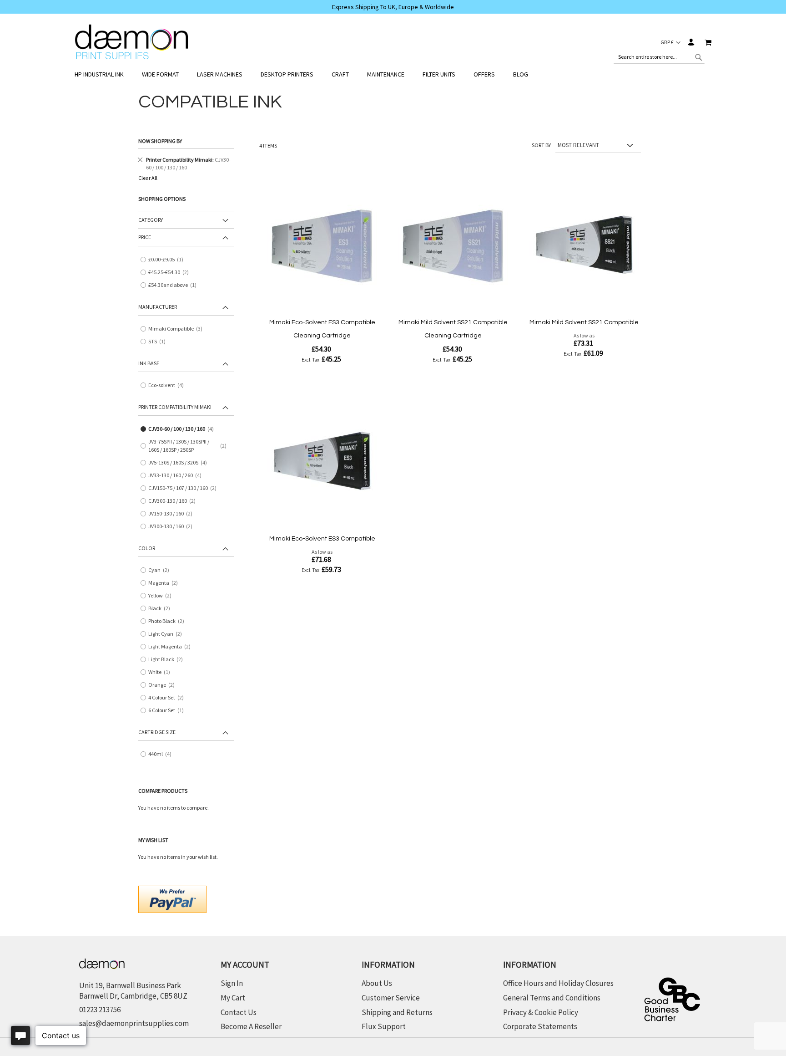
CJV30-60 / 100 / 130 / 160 (184, 429)
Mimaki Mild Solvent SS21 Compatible (584, 322)
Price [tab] (144, 237)
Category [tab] (150, 219)
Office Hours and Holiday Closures (558, 983)
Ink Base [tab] (148, 363)
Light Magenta (172, 647)
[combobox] (659, 57)
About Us (377, 983)
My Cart (233, 998)
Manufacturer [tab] (157, 306)
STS (159, 342)
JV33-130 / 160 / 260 (178, 476)
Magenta (166, 583)
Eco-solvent (169, 385)
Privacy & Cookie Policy (540, 1012)
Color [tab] (146, 548)
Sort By (541, 145)
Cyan (162, 570)
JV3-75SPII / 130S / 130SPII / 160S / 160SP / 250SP (190, 445)
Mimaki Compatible (178, 329)
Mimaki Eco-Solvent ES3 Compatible (322, 539)
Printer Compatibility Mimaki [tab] (175, 406)
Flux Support (384, 1026)
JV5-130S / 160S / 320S (180, 463)
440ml (163, 754)
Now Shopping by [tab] (160, 141)
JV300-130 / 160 (173, 527)
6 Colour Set (168, 710)
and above (174, 285)
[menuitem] (104, 74)
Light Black (168, 659)
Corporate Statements (540, 1026)
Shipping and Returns (397, 1012)
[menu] (393, 74)
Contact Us (239, 1012)
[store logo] (131, 42)
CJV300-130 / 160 (175, 501)
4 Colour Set (169, 698)
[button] (670, 42)
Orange (164, 685)
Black (162, 608)
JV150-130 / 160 (173, 514)
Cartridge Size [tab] (157, 732)
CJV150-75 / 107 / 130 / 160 (185, 488)
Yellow (163, 596)
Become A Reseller (251, 1026)
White (161, 672)
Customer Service (391, 998)
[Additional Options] (172, 898)
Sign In (690, 42)
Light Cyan (168, 634)
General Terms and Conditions (551, 998)
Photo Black (169, 621)
